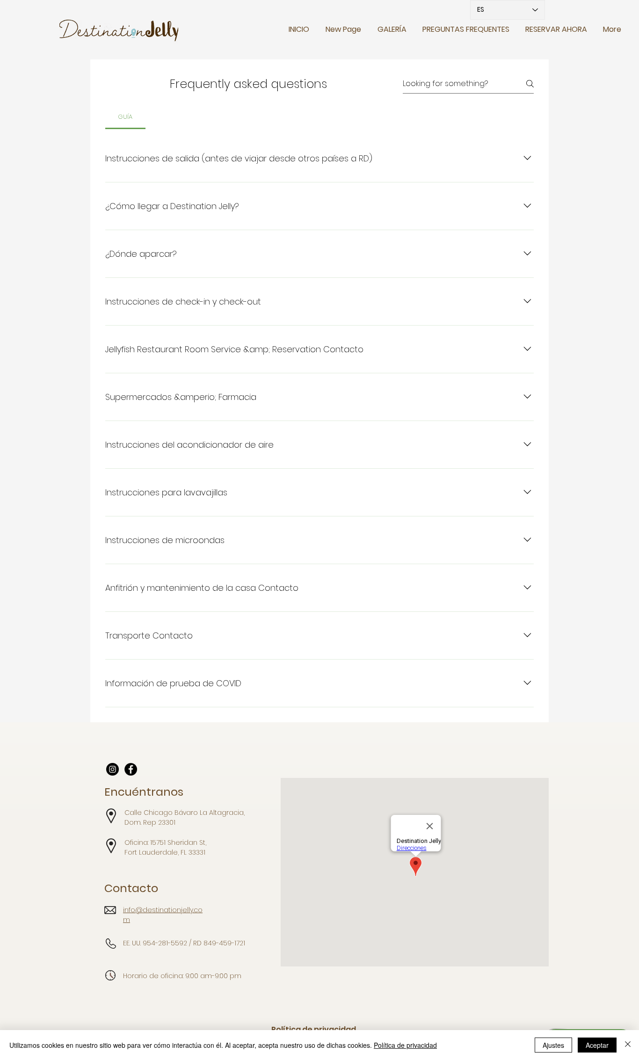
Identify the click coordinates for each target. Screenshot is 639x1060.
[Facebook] (130, 769)
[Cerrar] (627, 1045)
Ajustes (553, 1045)
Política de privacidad (405, 1045)
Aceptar (597, 1045)
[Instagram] (112, 769)
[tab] (125, 117)
